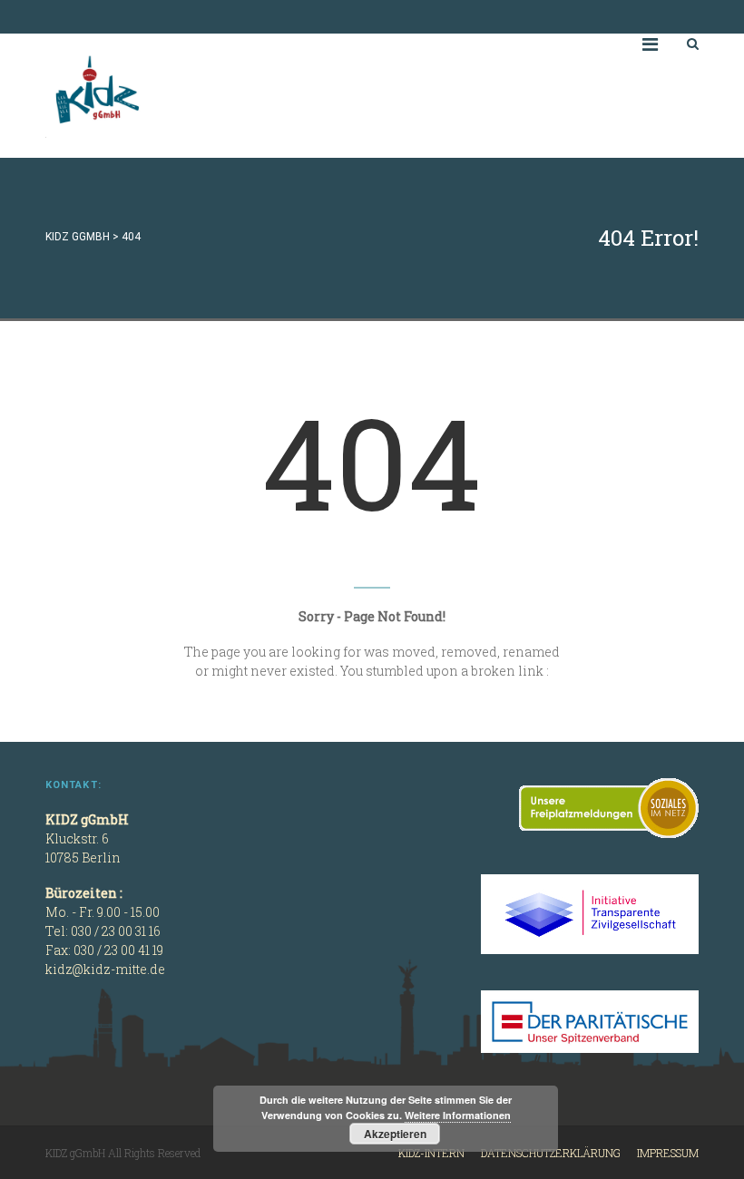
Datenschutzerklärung (551, 1152)
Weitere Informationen (458, 1115)
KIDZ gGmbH (181, 96)
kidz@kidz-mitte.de (105, 969)
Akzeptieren (395, 1133)
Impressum (668, 1152)
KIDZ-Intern (431, 1152)
